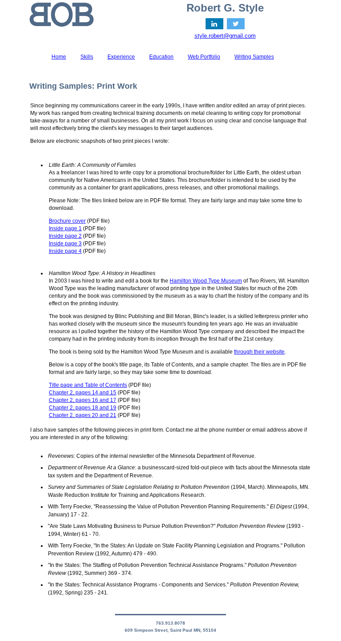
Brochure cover (67, 221)
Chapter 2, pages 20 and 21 (82, 415)
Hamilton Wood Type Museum (206, 281)
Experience (121, 57)
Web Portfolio (204, 57)
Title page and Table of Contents (88, 385)
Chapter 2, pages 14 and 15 (82, 392)
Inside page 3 (65, 243)
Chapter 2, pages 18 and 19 (82, 408)
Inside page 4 (65, 251)
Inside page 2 (65, 236)
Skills (86, 57)
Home (59, 57)
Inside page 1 (65, 228)
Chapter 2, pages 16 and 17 (82, 400)
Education (161, 57)
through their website (259, 352)
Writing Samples (254, 57)
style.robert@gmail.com (225, 35)
